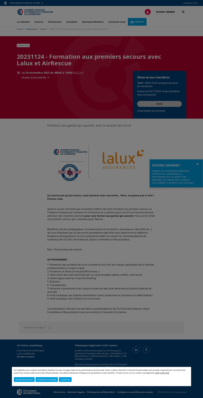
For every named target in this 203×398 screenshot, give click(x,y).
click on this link (162, 373)
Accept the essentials (46, 379)
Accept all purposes (24, 379)
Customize (65, 379)
